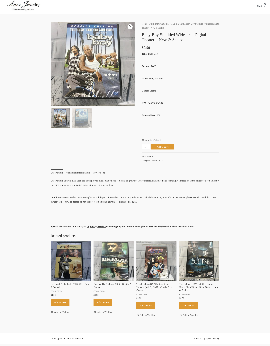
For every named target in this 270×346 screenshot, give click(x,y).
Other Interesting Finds (159, 24)
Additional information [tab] (78, 172)
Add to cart (162, 147)
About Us (94, 6)
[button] (130, 26)
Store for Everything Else (174, 6)
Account (228, 6)
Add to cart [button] (60, 302)
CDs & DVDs (177, 24)
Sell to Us (204, 6)
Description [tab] (57, 172)
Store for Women (114, 6)
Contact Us (245, 6)
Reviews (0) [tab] (99, 172)
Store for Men (141, 6)
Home (81, 6)
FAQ (216, 6)
